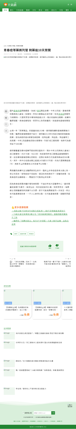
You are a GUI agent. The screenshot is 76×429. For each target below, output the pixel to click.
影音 (40, 10)
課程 (47, 10)
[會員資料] (68, 4)
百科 (34, 10)
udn (5, 46)
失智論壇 (19, 10)
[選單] (71, 4)
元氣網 (9, 46)
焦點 (5, 10)
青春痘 (61, 114)
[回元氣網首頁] (12, 4)
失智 (61, 10)
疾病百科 (40, 421)
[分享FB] (6, 111)
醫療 (28, 10)
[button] (71, 10)
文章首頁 (52, 421)
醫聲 (67, 10)
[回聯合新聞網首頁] (6, 5)
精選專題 (32, 421)
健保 (39, 110)
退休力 (54, 10)
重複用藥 (17, 110)
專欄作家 (59, 421)
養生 (12, 10)
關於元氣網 (17, 421)
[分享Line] (6, 117)
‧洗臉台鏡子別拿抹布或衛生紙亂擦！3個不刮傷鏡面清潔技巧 (38, 210)
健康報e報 (28, 413)
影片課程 (8, 303)
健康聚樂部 (25, 421)
